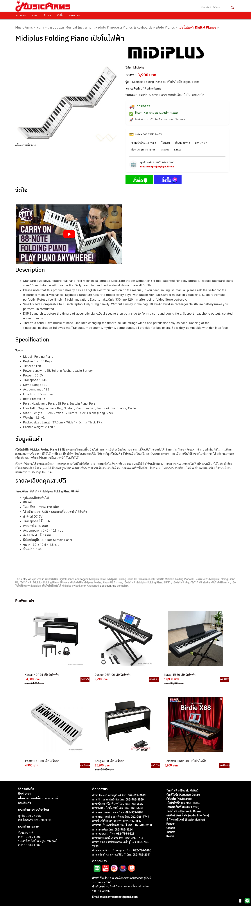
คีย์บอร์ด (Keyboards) (179, 798)
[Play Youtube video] (69, 234)
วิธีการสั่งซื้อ (26, 789)
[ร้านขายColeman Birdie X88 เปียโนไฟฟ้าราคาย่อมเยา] (195, 724)
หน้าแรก (21, 15)
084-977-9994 (134, 812)
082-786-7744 (140, 816)
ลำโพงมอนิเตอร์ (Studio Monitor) (185, 819)
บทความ (74, 15)
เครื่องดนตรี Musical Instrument (71, 27)
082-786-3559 (135, 799)
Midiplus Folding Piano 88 (122, 579)
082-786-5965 (142, 850)
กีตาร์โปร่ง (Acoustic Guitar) (183, 794)
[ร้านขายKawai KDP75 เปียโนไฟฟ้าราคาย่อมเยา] (55, 638)
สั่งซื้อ (60, 15)
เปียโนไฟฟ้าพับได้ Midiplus (56, 585)
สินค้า (47, 15)
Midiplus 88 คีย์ (97, 579)
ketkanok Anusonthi (87, 585)
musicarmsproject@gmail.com (157, 166)
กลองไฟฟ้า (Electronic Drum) (183, 811)
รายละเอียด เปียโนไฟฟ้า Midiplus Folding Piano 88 (166, 579)
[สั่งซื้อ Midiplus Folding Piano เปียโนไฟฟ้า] (139, 180)
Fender (170, 823)
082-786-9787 (134, 838)
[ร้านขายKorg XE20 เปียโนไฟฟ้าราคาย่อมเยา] (125, 724)
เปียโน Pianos (165, 27)
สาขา (35, 15)
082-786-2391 (141, 854)
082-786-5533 (134, 807)
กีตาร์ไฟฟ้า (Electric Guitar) (182, 790)
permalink (122, 585)
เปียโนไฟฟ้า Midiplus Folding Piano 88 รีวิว (147, 582)
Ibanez (170, 831)
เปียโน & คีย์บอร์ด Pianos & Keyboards (125, 27)
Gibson (170, 827)
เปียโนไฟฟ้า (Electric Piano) (183, 803)
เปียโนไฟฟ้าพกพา (220, 582)
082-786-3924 (124, 829)
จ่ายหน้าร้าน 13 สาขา (143, 142)
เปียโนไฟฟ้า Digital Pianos (197, 27)
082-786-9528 (125, 833)
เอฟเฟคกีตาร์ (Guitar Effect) (182, 807)
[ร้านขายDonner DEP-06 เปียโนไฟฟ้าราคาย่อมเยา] (125, 638)
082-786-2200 (143, 825)
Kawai (170, 836)
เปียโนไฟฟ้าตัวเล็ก (200, 582)
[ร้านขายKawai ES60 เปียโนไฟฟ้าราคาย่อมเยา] (195, 638)
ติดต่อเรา (24, 793)
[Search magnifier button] (232, 7)
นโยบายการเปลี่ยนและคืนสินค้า (38, 798)
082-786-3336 (132, 821)
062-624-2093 (137, 795)
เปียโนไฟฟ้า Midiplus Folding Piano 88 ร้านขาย (96, 582)
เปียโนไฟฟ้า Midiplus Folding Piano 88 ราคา (44, 582)
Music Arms (24, 27)
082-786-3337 (134, 803)
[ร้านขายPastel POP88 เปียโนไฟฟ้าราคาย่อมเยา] (55, 724)
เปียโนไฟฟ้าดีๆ (181, 582)
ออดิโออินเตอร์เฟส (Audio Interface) (187, 815)
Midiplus (138, 67)
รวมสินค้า (24, 803)
